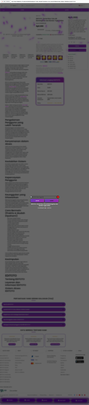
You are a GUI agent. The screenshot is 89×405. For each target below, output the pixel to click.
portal (37, 200)
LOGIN (51, 200)
